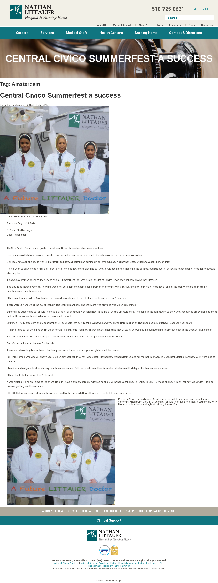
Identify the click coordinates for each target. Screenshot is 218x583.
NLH (147, 404)
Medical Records (122, 25)
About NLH (145, 25)
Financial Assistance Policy (131, 563)
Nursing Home (146, 33)
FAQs (160, 25)
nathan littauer (136, 404)
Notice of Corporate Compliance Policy (98, 563)
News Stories (136, 399)
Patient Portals (200, 9)
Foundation (175, 25)
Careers (22, 33)
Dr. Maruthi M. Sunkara (151, 401)
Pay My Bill (101, 25)
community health (128, 401)
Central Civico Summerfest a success (60, 95)
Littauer (122, 404)
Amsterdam (159, 399)
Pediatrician (156, 404)
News (192, 25)
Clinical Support (109, 520)
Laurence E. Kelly (208, 401)
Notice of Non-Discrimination (116, 566)
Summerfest (171, 404)
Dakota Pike (42, 105)
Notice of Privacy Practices (66, 563)
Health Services (68, 511)
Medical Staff (77, 33)
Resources (207, 25)
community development (197, 399)
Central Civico (174, 399)
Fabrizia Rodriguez (175, 401)
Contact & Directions (185, 33)
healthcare (192, 401)
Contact (170, 511)
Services (47, 33)
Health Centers (111, 33)
